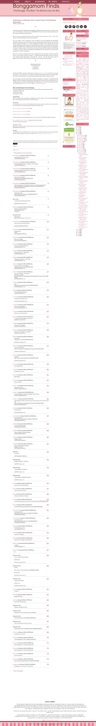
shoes (77, 106)
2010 (78, 232)
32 (48, 380)
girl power (86, 82)
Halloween (78, 87)
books (81, 68)
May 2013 (80, 145)
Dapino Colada (54, 724)
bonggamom (15, 664)
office (84, 96)
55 (48, 538)
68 (48, 627)
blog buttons (86, 63)
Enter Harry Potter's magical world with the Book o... (83, 154)
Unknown (15, 207)
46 (48, 483)
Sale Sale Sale (82, 105)
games (85, 80)
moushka (15, 369)
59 (48, 566)
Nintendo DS (79, 96)
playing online (28, 218)
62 (48, 595)
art (81, 60)
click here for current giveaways (69, 22)
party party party (85, 98)
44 (48, 468)
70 (48, 638)
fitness (77, 78)
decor (80, 73)
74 (48, 659)
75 (48, 664)
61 (48, 589)
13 (48, 244)
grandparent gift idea (82, 85)
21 (48, 305)
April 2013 (80, 147)
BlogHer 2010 (82, 64)
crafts (77, 72)
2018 (78, 126)
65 (48, 611)
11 (48, 230)
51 (48, 510)
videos (87, 119)
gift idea (81, 82)
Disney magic (85, 73)
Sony (83, 107)
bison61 (14, 408)
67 (48, 621)
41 (48, 444)
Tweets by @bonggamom (81, 50)
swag (77, 111)
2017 (78, 127)
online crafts (79, 97)
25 (48, 330)
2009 (78, 234)
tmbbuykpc (81, 114)
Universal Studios (79, 118)
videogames (83, 119)
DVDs (84, 75)
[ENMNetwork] (69, 140)
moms (81, 94)
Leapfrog (78, 93)
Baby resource (66, 81)
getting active (79, 81)
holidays (78, 88)
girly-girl (78, 84)
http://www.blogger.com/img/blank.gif (82, 89)
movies (84, 94)
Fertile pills (65, 83)
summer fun (85, 110)
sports (83, 108)
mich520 (15, 423)
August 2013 (81, 141)
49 (48, 499)
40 (48, 437)
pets (82, 101)
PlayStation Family (84, 102)
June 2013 (80, 144)
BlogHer (77, 64)
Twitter (84, 116)
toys (88, 114)
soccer (83, 106)
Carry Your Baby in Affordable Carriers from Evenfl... (82, 163)
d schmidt (15, 296)
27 (48, 346)
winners (77, 120)
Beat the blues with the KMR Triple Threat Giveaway (83, 181)
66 (48, 616)
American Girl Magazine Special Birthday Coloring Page (83, 173)
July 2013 (80, 142)
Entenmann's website (26, 83)
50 (48, 505)
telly (88, 111)
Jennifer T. (15, 385)
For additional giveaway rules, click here (44, 133)
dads (81, 72)
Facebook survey (42, 73)
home (88, 88)
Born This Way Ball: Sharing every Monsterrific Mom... (82, 186)
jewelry (77, 91)
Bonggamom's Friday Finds (69, 106)
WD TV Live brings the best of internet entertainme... (83, 199)
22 (48, 311)
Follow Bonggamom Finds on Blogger (21, 108)
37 (48, 416)
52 (48, 518)
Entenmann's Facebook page (39, 83)
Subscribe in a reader (68, 55)
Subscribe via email (68, 56)
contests (78, 71)
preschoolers (78, 103)
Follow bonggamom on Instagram (20, 111)
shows (80, 106)
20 (48, 297)
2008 (78, 235)
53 (48, 526)
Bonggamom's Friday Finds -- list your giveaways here (82, 167)
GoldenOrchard (16, 221)
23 (48, 317)
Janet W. (15, 244)
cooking (82, 71)
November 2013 (81, 136)
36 (48, 408)
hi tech (87, 87)
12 (48, 237)
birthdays (81, 63)
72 (48, 648)
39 (48, 431)
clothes (80, 69)
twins (82, 116)
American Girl (85, 58)
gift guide (85, 81)
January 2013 (81, 151)
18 (48, 282)
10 (48, 222)
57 (48, 550)
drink (82, 75)
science (87, 105)
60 (48, 579)
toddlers (84, 114)
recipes (87, 103)
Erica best (15, 364)
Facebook (80, 77)
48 (48, 494)
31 (48, 375)
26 (48, 337)
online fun (86, 97)
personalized (78, 101)
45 (48, 475)
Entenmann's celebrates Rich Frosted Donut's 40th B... (83, 177)
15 (48, 257)
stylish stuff (78, 110)
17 (48, 272)
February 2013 (81, 150)
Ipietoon (55, 723)
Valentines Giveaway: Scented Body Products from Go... (82, 159)
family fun (86, 77)
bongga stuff (85, 65)
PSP (84, 103)
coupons (86, 71)
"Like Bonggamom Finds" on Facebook (21, 120)
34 (48, 392)
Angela (14, 526)
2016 (78, 129)
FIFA (67, 723)
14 (48, 251)
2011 (78, 231)
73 (48, 654)
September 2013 (81, 139)
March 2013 (80, 148)
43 (48, 460)
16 (48, 264)
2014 (78, 132)
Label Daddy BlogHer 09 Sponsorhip (82, 92)
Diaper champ (66, 84)
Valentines (78, 119)
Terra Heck (15, 229)
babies (84, 60)
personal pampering (82, 100)
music (87, 94)
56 (48, 543)
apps (80, 59)
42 (48, 452)
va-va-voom (86, 118)
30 (48, 370)
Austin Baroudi (16, 155)
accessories (79, 58)
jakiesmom (15, 543)
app (76, 59)
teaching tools (82, 111)
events (84, 76)
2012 (78, 229)
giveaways (17, 149)
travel (77, 115)
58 (48, 555)
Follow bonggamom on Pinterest (20, 114)
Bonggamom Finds (65, 77)
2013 (78, 133)
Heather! (14, 316)
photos (85, 101)
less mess (83, 93)
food (85, 78)
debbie (14, 290)
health (82, 87)
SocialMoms (78, 107)
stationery (87, 108)
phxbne (14, 589)
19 (48, 290)
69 (48, 632)
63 (48, 600)
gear (88, 80)
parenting (78, 98)
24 (48, 323)
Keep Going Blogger (83, 91)
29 (48, 364)
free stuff (82, 80)
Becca (14, 483)
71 (48, 643)
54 (48, 533)
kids (88, 91)
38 (48, 424)
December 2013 (81, 135)
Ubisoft (87, 116)
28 (48, 355)
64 (48, 605)
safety (77, 105)
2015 (78, 130)
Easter (81, 76)
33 (48, 386)
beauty (84, 61)
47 (48, 489)
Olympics (87, 96)
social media (87, 106)
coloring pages (86, 69)
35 (48, 399)
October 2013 (81, 138)
